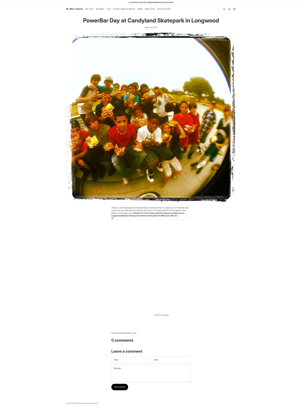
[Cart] (234, 9)
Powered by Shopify (91, 403)
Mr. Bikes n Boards (77, 403)
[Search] (224, 9)
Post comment (119, 387)
